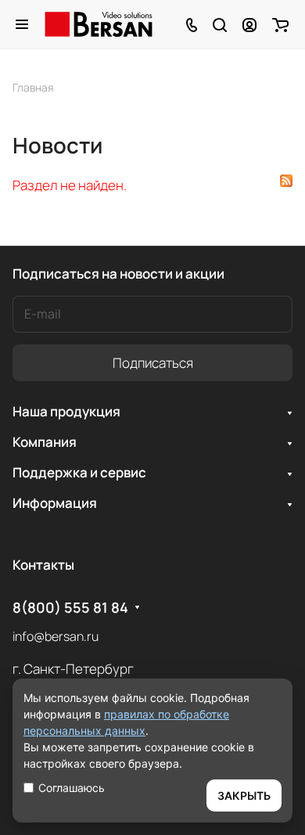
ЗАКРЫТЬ (244, 795)
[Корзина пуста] (280, 24)
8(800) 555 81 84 (70, 607)
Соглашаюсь (71, 787)
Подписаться (153, 363)
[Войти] (249, 24)
